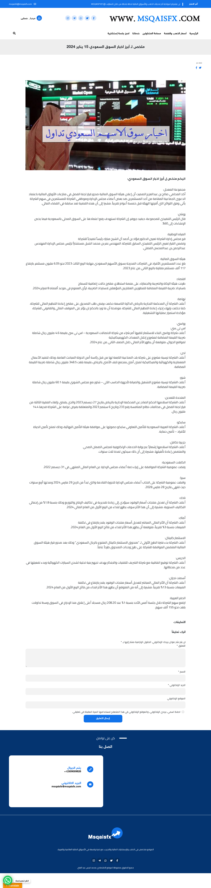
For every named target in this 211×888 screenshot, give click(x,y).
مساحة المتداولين (152, 33)
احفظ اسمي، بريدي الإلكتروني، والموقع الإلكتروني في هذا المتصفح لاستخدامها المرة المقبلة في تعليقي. (126, 712)
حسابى (24, 18)
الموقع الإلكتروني (176, 698)
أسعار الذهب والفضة (175, 33)
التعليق (181, 646)
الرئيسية (194, 33)
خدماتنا (135, 33)
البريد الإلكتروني (177, 685)
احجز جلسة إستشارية (118, 33)
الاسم (182, 671)
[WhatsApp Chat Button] (7, 880)
